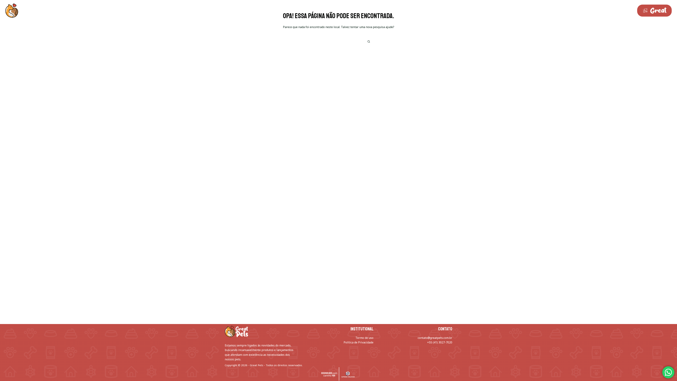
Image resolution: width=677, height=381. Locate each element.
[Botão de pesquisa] (369, 41)
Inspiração (86, 10)
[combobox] (333, 41)
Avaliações (142, 10)
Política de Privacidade (358, 342)
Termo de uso (364, 338)
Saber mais (114, 10)
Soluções (56, 10)
